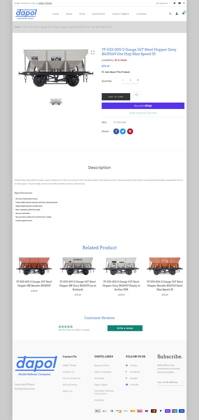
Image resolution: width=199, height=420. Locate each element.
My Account (162, 3)
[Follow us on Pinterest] (130, 131)
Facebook (135, 372)
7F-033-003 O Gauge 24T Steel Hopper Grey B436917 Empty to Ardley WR (121, 285)
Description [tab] (99, 167)
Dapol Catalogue (102, 372)
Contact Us (68, 372)
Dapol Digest (101, 384)
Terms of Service (71, 378)
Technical (99, 378)
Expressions (98, 14)
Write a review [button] (125, 328)
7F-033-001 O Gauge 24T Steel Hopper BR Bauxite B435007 (34, 283)
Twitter (134, 365)
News (69, 14)
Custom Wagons (120, 14)
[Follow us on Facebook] (116, 131)
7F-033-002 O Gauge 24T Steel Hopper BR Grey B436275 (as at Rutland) (77, 285)
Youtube (134, 384)
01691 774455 (69, 365)
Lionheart (141, 14)
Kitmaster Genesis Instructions (104, 392)
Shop (82, 14)
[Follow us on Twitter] (123, 131)
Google (134, 378)
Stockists (99, 400)
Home (56, 14)
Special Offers (101, 365)
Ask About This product (117, 72)
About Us (67, 391)
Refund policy (70, 384)
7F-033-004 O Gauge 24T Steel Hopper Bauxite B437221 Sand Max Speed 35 (165, 285)
